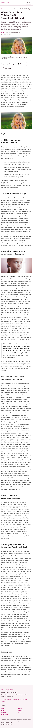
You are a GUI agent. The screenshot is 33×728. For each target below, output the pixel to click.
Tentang (3, 699)
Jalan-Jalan (20, 714)
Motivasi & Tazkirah (6, 714)
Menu (28, 2)
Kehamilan (20, 710)
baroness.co (8, 134)
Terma (3, 701)
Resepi (3, 708)
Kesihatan (3, 712)
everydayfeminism (9, 276)
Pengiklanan (16, 699)
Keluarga (19, 708)
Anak (11, 9)
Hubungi (9, 699)
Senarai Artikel (24, 699)
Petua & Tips (20, 712)
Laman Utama (5, 9)
